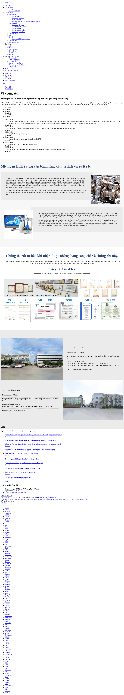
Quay (10, 47)
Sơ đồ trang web (42, 497)
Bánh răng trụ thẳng (7, 499)
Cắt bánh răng (13, 49)
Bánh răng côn (13, 23)
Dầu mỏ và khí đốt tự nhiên (17, 63)
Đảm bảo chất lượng (15, 11)
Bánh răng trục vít (14, 33)
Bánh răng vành (13, 40)
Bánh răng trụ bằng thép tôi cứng (64, 499)
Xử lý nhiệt (12, 51)
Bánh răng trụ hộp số (35, 499)
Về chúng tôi (9, 7)
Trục (10, 35)
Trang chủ (8, 5)
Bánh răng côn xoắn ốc (19, 26)
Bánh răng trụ (13, 14)
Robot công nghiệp (14, 60)
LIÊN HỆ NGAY (6, 496)
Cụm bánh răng (17, 19)
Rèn (10, 46)
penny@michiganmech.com (18, 492)
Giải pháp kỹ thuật (14, 42)
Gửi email (4, 503)
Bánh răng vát (16, 28)
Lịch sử (11, 9)
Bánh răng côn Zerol (18, 32)
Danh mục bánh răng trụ (21, 499)
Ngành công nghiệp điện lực (17, 65)
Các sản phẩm (9, 12)
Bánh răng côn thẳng (18, 30)
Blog (6, 68)
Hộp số (11, 37)
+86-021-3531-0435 (18, 491)
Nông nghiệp (13, 58)
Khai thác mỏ (13, 61)
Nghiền (11, 53)
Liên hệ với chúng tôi (11, 70)
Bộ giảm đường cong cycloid (21, 39)
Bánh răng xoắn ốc (18, 18)
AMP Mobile (52, 497)
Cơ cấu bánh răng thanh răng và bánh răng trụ (26, 21)
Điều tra (11, 54)
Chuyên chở (12, 66)
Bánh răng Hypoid (18, 25)
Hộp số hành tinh (48, 499)
